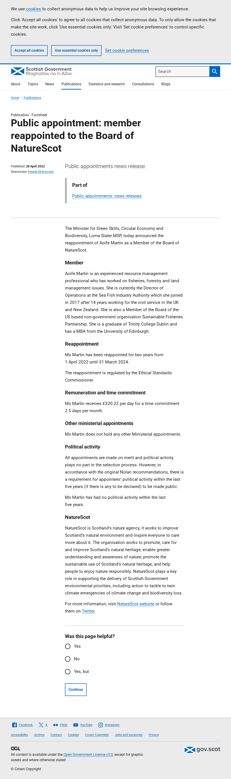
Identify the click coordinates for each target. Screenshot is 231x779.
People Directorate (40, 171)
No (77, 658)
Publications (71, 84)
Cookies (73, 735)
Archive (39, 735)
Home (15, 97)
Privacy (154, 735)
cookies (33, 9)
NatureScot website (135, 603)
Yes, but (81, 671)
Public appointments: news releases (107, 196)
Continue (76, 689)
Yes (77, 646)
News (49, 84)
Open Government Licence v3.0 (88, 754)
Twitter (88, 611)
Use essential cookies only (76, 50)
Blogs (165, 84)
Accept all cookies (29, 50)
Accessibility (19, 735)
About (15, 84)
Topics (33, 84)
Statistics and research (106, 84)
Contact (56, 735)
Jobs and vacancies (129, 735)
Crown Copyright (97, 735)
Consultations (143, 84)
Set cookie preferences (127, 50)
